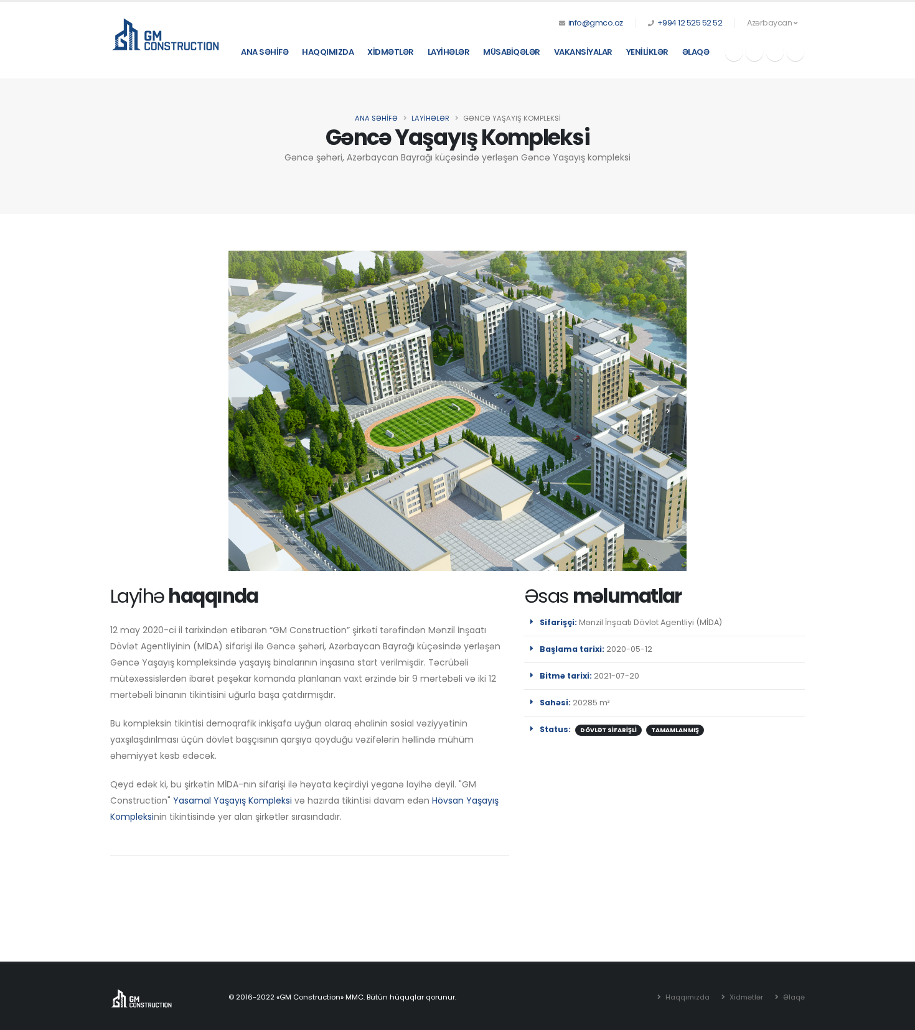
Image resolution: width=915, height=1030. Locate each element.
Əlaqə (696, 52)
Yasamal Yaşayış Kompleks (231, 800)
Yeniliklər (647, 52)
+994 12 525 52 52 (690, 22)
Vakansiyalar (583, 52)
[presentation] (242, 411)
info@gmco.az (595, 22)
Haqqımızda (328, 52)
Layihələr (449, 52)
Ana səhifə (264, 52)
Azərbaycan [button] (770, 22)
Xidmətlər (390, 52)
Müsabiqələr (511, 52)
